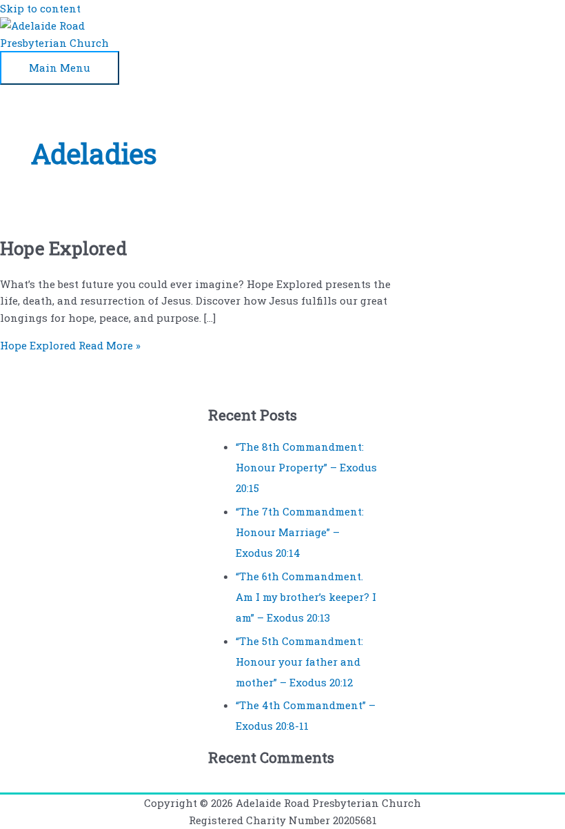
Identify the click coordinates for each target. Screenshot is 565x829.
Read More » (70, 345)
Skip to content (40, 8)
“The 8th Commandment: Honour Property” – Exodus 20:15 (306, 467)
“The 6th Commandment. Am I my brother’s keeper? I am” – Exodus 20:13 (306, 596)
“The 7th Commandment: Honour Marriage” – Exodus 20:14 (300, 532)
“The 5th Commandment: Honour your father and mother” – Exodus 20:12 (299, 661)
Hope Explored (63, 248)
